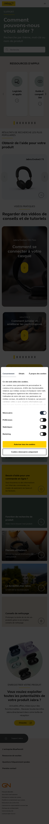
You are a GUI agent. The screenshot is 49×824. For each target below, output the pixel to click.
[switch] (43, 420)
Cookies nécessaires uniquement (24, 452)
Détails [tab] (21, 374)
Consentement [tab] (8, 374)
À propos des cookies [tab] (37, 374)
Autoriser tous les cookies (24, 444)
